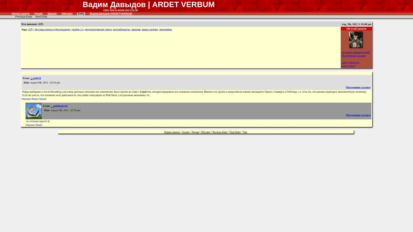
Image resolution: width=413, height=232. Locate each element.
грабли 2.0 (77, 29)
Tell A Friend (348, 66)
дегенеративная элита (98, 29)
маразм (136, 29)
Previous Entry (23, 16)
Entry (81, 13)
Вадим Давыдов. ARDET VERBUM (111, 13)
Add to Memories (350, 62)
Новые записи (20, 13)
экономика (165, 29)
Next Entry (41, 16)
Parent (35, 98)
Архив (38, 13)
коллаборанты (121, 29)
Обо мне (67, 13)
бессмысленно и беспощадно (52, 29)
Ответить (26, 98)
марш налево (150, 29)
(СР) (30, 29)
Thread (43, 98)
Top (245, 132)
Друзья (52, 13)
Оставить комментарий (355, 52)
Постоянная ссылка (353, 55)
